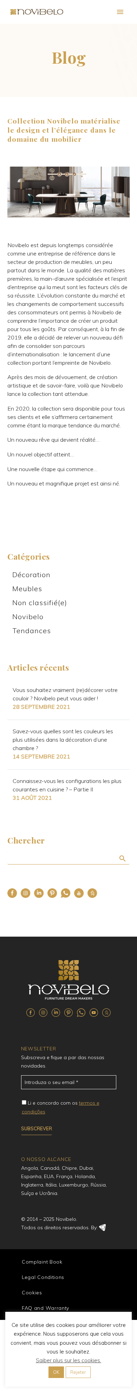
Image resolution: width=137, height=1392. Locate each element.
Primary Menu (120, 12)
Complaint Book (42, 1262)
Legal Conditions (43, 1277)
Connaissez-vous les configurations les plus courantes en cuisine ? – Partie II (67, 785)
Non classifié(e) (39, 602)
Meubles (27, 588)
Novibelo (28, 616)
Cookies (32, 1292)
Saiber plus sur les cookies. (68, 1360)
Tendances (31, 630)
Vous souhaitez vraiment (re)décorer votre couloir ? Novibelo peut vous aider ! (65, 694)
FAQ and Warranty (45, 1308)
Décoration (31, 574)
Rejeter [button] (78, 1372)
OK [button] (56, 1372)
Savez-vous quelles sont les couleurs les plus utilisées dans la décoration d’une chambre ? (63, 739)
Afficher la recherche (122, 858)
